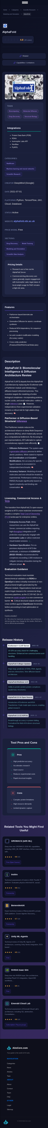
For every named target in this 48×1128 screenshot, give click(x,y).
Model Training (27, 243)
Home (5, 10)
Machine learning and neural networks (20, 169)
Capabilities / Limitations (25, 63)
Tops (8, 1076)
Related (25, 56)
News (9, 1067)
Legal (9, 1105)
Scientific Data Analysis (15, 254)
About (9, 1084)
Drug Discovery (12, 243)
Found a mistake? (11, 616)
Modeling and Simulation (11, 14)
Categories (15, 10)
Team (9, 1093)
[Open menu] (25, 2)
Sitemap (10, 1109)
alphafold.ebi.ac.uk (24, 221)
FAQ (8, 1097)
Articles (9, 1072)
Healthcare (10, 163)
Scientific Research (29, 10)
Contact (10, 1088)
